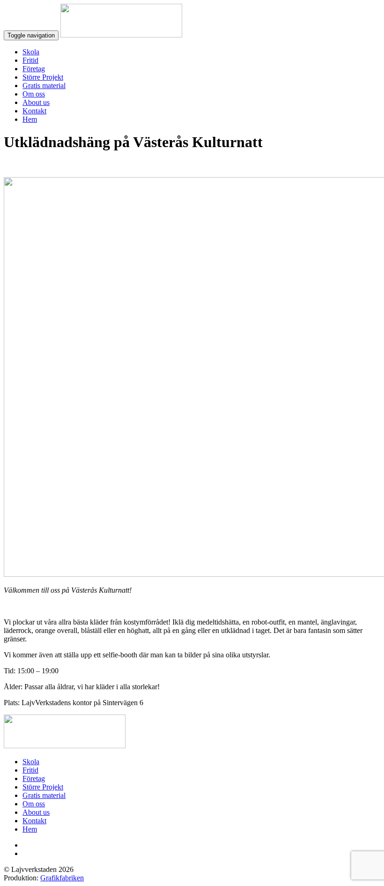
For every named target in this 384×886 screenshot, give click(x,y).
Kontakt (34, 111)
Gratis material (44, 85)
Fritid (30, 60)
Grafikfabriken (62, 878)
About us (36, 102)
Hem (29, 119)
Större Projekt (42, 77)
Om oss (33, 94)
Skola (30, 52)
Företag (33, 69)
